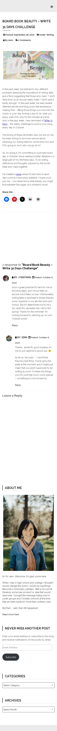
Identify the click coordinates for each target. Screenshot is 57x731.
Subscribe (11, 657)
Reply (15, 325)
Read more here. (10, 614)
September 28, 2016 (24, 35)
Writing (50, 35)
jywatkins (25, 277)
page (18, 174)
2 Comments (24, 40)
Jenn (24, 337)
